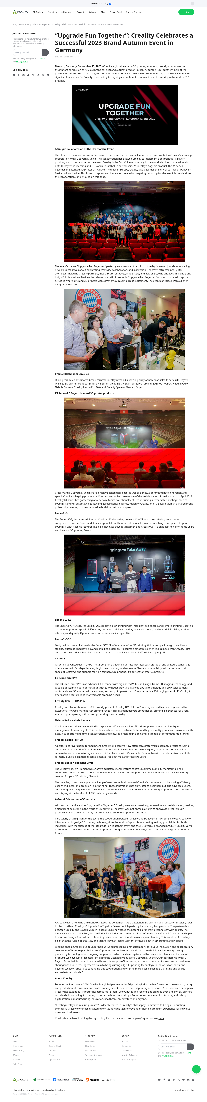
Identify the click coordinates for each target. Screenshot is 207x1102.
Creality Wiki (90, 1059)
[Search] (168, 12)
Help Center (90, 1046)
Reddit (51, 1055)
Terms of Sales (33, 1090)
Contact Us (126, 1046)
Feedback (61, 1090)
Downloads (90, 1041)
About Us (125, 1041)
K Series (16, 1055)
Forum (51, 1041)
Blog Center (19, 24)
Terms (42, 58)
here (161, 1018)
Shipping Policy (48, 1090)
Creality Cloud (55, 1046)
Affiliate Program (129, 1059)
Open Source (54, 1059)
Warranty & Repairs (93, 1055)
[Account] (174, 12)
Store (15, 1041)
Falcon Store (18, 1046)
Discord (52, 1050)
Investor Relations (129, 1055)
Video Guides (90, 1050)
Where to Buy (18, 1050)
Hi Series (16, 1059)
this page (99, 177)
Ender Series (18, 1064)
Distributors (127, 1050)
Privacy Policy (22, 61)
